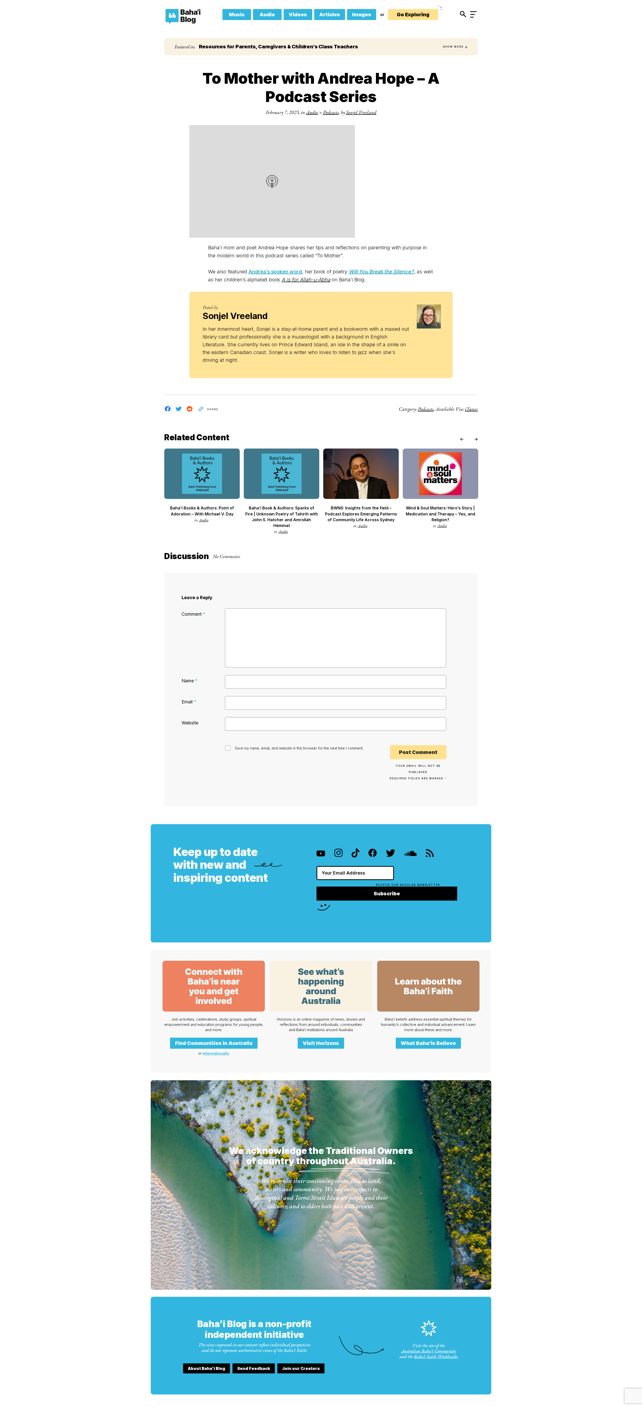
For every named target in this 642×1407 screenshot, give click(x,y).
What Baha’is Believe (428, 1043)
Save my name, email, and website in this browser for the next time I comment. (299, 748)
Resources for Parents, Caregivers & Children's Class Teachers (278, 47)
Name (190, 680)
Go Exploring (413, 15)
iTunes (471, 409)
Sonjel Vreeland (361, 112)
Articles (329, 15)
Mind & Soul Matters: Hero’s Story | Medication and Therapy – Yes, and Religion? (440, 513)
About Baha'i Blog (206, 1368)
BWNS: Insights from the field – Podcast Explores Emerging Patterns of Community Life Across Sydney (361, 513)
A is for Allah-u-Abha (306, 280)
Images (361, 15)
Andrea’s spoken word (275, 272)
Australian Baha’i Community (428, 1351)
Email (189, 701)
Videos (298, 15)
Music (237, 15)
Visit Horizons (321, 1043)
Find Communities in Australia (214, 1043)
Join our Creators (301, 1368)
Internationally (216, 1053)
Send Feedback (253, 1368)
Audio (267, 15)
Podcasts (331, 112)
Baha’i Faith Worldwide (436, 1356)
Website (190, 722)
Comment (193, 614)
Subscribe (387, 894)
